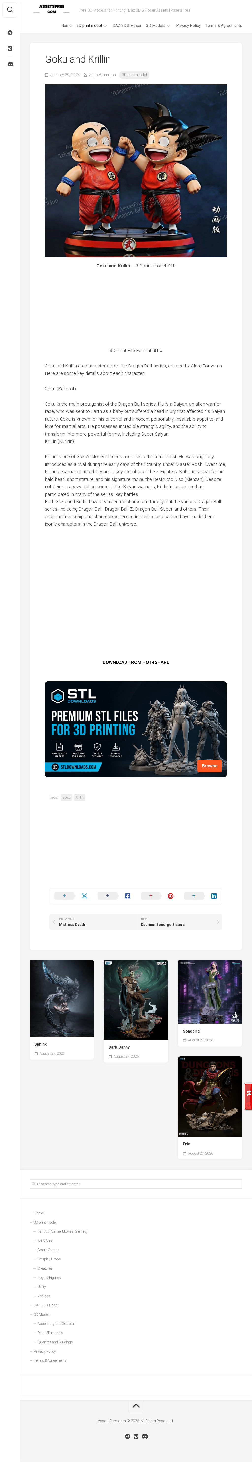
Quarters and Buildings (55, 1342)
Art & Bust (45, 1241)
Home (66, 25)
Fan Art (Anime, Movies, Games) (62, 1231)
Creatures (45, 1268)
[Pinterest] (10, 49)
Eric (186, 1144)
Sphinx (40, 1044)
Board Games (48, 1250)
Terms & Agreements (224, 25)
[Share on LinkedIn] (200, 896)
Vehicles (44, 1296)
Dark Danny (119, 1047)
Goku (66, 797)
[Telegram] (10, 33)
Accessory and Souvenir (57, 1324)
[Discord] (10, 64)
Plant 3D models (50, 1333)
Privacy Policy (188, 25)
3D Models (155, 25)
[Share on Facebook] (114, 896)
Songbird (191, 1031)
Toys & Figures (49, 1278)
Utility (42, 1287)
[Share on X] (71, 896)
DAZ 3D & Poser (127, 25)
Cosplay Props (49, 1259)
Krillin (79, 797)
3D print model (89, 25)
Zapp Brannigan (102, 75)
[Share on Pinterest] (157, 896)
